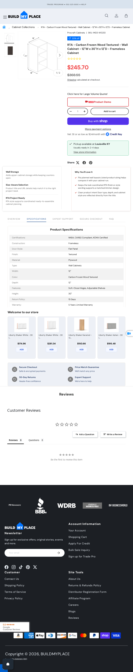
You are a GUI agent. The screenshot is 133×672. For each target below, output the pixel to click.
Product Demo (102, 102)
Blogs (72, 611)
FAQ (111, 219)
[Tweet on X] (77, 162)
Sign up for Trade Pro (82, 556)
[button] (126, 15)
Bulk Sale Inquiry (79, 550)
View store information (84, 152)
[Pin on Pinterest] (90, 162)
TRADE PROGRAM (55, 4)
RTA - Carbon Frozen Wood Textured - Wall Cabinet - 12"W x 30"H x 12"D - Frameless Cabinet (85, 27)
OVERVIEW (14, 219)
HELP (83, 4)
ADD (22, 349)
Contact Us (12, 579)
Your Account (77, 530)
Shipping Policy (14, 585)
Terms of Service (15, 592)
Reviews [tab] (13, 440)
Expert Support (63, 219)
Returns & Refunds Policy (84, 585)
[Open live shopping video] (129, 333)
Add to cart (110, 111)
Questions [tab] (34, 440)
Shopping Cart (77, 537)
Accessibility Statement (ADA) (16, 659)
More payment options (98, 129)
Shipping (71, 79)
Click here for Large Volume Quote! (87, 94)
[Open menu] (5, 17)
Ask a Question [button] (86, 434)
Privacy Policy (14, 598)
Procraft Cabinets (76, 32)
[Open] (7, 664)
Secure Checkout (91, 219)
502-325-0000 (72, 4)
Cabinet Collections (23, 27)
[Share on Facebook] (84, 162)
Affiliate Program (79, 598)
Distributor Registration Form (87, 592)
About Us (74, 579)
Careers (73, 605)
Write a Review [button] (114, 434)
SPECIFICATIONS (36, 219)
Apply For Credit (79, 543)
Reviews (73, 618)
